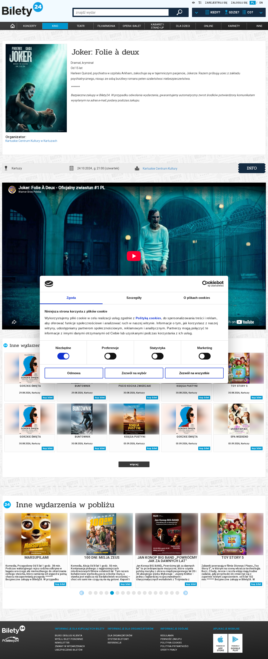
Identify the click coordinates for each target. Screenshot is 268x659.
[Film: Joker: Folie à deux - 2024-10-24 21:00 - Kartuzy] (36, 88)
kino (55, 25)
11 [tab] (145, 593)
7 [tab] (123, 593)
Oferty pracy (168, 650)
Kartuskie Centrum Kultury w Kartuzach (31, 141)
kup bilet (48, 397)
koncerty (29, 25)
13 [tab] (156, 593)
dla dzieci (183, 25)
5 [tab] (112, 593)
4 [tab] (107, 593)
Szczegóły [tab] (134, 297)
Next (185, 593)
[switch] (110, 356)
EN (261, 2)
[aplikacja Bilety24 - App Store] (220, 652)
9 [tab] (134, 593)
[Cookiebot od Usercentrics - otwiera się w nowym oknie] (205, 284)
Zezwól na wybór (134, 373)
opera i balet (132, 25)
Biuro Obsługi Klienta (68, 635)
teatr (81, 25)
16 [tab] (172, 593)
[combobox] (121, 12)
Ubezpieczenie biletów (68, 650)
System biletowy (118, 639)
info (252, 168)
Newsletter (62, 642)
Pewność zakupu (171, 639)
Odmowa (73, 373)
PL (252, 2)
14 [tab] (161, 593)
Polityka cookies (171, 642)
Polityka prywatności (174, 646)
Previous (81, 593)
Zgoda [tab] (71, 297)
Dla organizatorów (120, 635)
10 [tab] (139, 593)
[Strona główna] (22, 15)
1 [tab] (90, 593)
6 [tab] (118, 593)
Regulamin (167, 635)
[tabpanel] (36, 550)
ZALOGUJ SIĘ (239, 2)
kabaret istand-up (157, 26)
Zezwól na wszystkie (194, 373)
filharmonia (106, 25)
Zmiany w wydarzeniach (70, 646)
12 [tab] (150, 593)
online (208, 25)
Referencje (114, 642)
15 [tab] (167, 593)
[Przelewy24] (10, 643)
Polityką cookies (148, 318)
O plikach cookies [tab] (197, 297)
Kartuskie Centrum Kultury (160, 168)
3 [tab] (101, 593)
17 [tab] (177, 593)
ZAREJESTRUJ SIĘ (216, 2)
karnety (234, 25)
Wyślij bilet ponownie (69, 639)
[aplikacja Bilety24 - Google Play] (235, 652)
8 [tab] (128, 593)
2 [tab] (96, 593)
